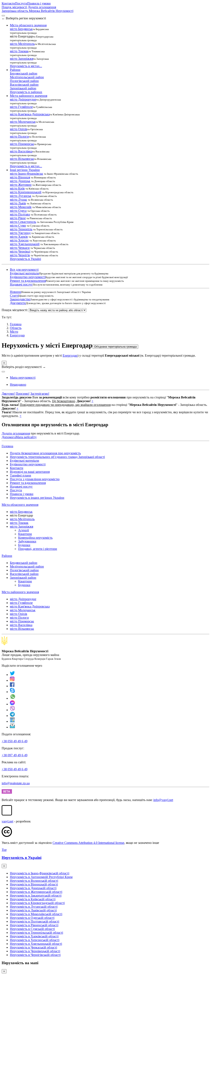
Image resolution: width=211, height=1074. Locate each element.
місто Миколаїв (21, 207)
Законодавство (20, 299)
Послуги (21, 3)
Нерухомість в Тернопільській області (36, 932)
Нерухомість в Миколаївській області (36, 914)
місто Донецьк (20, 181)
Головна (7, 446)
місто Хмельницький (25, 244)
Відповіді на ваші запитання (30, 471)
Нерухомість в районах (26, 92)
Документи (18, 303)
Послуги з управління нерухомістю (35, 479)
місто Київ (17, 188)
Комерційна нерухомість (35, 537)
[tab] (18, 384)
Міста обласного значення (20, 504)
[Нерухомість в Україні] (4, 644)
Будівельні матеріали (24, 273)
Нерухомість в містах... (26, 66)
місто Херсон (19, 240)
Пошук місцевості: (15, 310)
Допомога (9, 437)
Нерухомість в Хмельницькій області (36, 943)
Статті (14, 295)
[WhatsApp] (13, 698)
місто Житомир (21, 184)
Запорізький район (23, 88)
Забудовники (27, 541)
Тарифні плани (20, 475)
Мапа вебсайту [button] (26, 437)
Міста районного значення (20, 592)
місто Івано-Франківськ (26, 173)
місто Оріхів (18, 129)
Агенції (23, 530)
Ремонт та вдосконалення (28, 280)
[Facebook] (12, 686)
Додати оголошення (42, 7)
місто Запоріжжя (21, 58)
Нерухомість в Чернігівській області (35, 955)
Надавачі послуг (21, 284)
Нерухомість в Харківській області (34, 936)
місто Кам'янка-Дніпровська (30, 114)
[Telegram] (12, 715)
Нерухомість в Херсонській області (34, 940)
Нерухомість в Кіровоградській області (37, 903)
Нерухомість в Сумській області (32, 929)
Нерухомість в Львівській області (33, 910)
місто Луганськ (20, 196)
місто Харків (19, 236)
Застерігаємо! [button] (39, 393)
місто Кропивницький (25, 192)
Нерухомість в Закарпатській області (35, 895)
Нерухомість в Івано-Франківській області (39, 873)
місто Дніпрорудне (23, 99)
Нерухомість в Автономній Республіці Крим (41, 877)
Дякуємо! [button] (8, 393)
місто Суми (18, 225)
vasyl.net (7, 821)
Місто (14, 331)
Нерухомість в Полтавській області (34, 921)
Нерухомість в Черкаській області (33, 947)
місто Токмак (19, 51)
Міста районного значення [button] (28, 95)
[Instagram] (12, 680)
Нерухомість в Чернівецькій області (35, 951)
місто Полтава (20, 214)
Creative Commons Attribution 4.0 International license (88, 842)
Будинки (24, 545)
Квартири (25, 534)
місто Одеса (18, 210)
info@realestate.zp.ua (16, 783)
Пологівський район (24, 81)
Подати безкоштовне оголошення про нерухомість (45, 453)
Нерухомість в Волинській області (34, 880)
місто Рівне (18, 218)
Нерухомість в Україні (25, 259)
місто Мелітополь (22, 44)
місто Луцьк (18, 199)
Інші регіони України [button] (25, 170)
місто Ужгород (20, 233)
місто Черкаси (20, 247)
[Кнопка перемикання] (3, 15)
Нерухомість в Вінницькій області (34, 884)
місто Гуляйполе (21, 107)
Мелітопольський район (27, 77)
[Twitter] (12, 674)
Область (15, 328)
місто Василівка (21, 151)
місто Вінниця (20, 177)
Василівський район (24, 84)
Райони (7, 555)
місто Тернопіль (21, 229)
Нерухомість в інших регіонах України (37, 497)
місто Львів (18, 203)
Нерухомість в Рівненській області (34, 925)
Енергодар (17, 335)
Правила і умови (39, 3)
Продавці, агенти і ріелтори (37, 548)
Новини (15, 292)
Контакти (8, 3)
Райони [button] (15, 69)
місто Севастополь (23, 222)
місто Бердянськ (21, 29)
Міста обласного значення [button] (28, 25)
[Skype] (12, 691)
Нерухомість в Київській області (32, 899)
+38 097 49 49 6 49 (14, 755)
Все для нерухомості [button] (24, 269)
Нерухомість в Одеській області (32, 917)
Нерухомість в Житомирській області (36, 892)
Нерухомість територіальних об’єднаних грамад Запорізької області (57, 457)
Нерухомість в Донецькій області (33, 888)
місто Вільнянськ (22, 158)
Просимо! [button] (22, 393)
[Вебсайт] (12, 721)
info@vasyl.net (163, 800)
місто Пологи (19, 136)
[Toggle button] (3, 371)
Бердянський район (23, 73)
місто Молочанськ (22, 121)
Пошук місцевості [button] (14, 7)
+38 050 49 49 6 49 (14, 741)
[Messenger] (12, 704)
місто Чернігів (20, 255)
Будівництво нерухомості (28, 277)
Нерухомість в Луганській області (33, 906)
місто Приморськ (22, 144)
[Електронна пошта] (12, 727)
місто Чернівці (20, 251)
